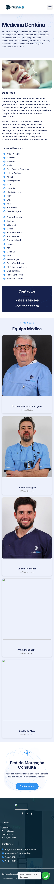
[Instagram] (27, 814)
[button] (50, 7)
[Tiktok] (32, 814)
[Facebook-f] (22, 814)
